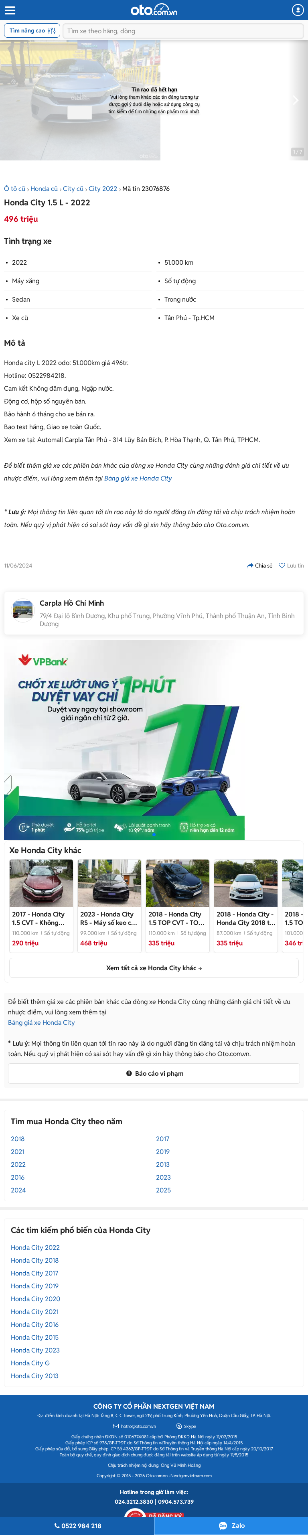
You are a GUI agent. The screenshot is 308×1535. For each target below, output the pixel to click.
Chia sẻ (264, 565)
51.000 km (178, 262)
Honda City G (30, 1363)
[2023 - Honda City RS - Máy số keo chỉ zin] (109, 883)
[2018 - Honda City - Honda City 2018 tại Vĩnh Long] (246, 883)
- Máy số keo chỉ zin (108, 918)
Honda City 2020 (35, 1299)
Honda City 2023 (35, 1350)
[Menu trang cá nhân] (298, 10)
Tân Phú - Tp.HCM (189, 318)
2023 (163, 1177)
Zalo (238, 1525)
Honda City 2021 (35, 1312)
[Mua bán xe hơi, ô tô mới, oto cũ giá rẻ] (154, 9)
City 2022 (103, 189)
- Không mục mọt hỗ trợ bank (38, 918)
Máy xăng (25, 281)
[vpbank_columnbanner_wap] (124, 739)
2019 (163, 1152)
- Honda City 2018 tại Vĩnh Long (246, 918)
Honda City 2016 (35, 1324)
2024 (18, 1190)
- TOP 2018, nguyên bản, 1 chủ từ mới (177, 918)
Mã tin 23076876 (146, 189)
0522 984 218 (81, 1526)
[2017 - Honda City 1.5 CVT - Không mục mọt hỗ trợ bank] (41, 883)
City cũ (73, 189)
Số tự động (180, 281)
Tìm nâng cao (27, 30)
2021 (17, 1152)
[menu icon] (9, 10)
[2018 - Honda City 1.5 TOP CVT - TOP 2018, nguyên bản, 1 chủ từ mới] (177, 883)
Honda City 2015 (35, 1337)
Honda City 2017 (34, 1273)
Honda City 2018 (35, 1260)
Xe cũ (20, 318)
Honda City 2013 (35, 1376)
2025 (163, 1190)
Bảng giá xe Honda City (138, 478)
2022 (19, 262)
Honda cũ (44, 189)
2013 (163, 1164)
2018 (18, 1139)
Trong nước (180, 299)
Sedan (21, 299)
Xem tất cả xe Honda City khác (151, 968)
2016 (17, 1177)
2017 (162, 1139)
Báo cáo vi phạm (159, 1073)
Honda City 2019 (35, 1286)
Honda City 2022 (35, 1247)
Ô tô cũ (14, 189)
